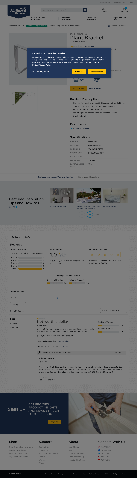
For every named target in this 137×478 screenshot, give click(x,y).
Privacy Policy (44, 65)
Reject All (79, 71)
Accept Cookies (97, 71)
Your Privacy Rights (40, 72)
